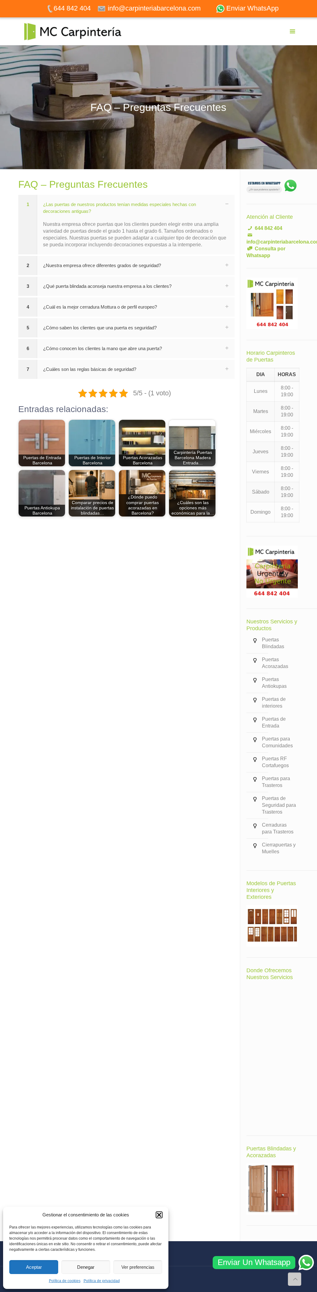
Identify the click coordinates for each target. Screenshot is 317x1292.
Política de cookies (64, 1281)
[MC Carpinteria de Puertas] (75, 31)
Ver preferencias (137, 1267)
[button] (159, 1215)
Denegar (85, 1267)
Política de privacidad (102, 1281)
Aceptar (34, 1267)
